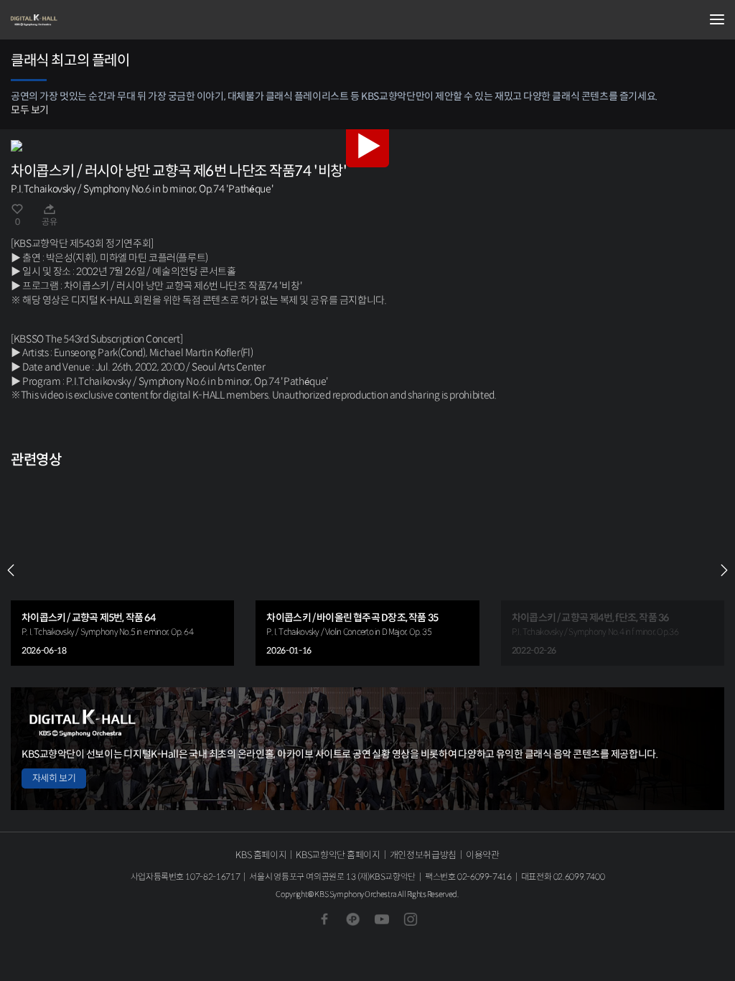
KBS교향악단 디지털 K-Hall (82, 20)
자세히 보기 (53, 778)
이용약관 (483, 855)
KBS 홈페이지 (260, 855)
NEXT (724, 570)
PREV (11, 570)
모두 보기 (30, 109)
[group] (122, 570)
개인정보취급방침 (423, 855)
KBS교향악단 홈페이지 (338, 855)
